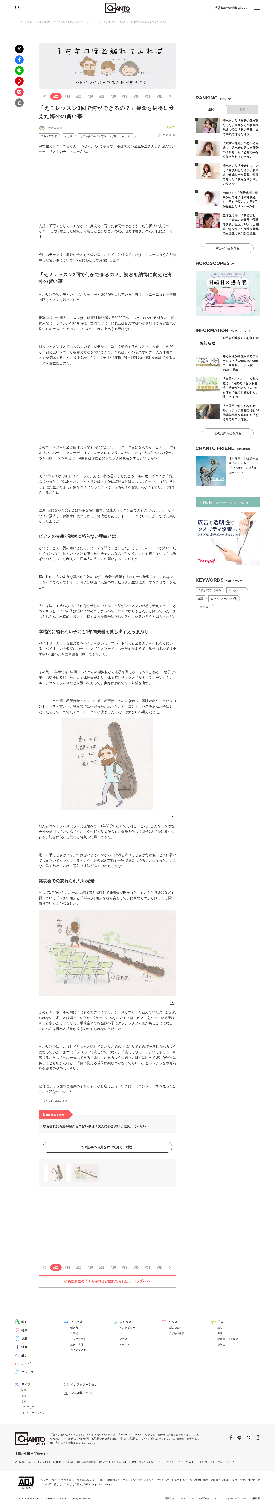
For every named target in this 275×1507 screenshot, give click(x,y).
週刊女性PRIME (23, 1462)
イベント (124, 1344)
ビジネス (76, 1322)
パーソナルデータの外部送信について (198, 1498)
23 (55, 96)
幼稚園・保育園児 (227, 1339)
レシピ (26, 1363)
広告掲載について (82, 1393)
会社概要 (255, 1498)
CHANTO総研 (49, 136)
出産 (220, 1333)
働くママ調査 (78, 1350)
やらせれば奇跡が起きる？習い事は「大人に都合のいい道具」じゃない (94, 1126)
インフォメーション (84, 1384)
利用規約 (169, 1498)
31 (147, 96)
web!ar (37, 1462)
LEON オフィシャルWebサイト (145, 1462)
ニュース (27, 1372)
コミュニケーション (33, 1412)
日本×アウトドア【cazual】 (112, 1462)
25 (78, 96)
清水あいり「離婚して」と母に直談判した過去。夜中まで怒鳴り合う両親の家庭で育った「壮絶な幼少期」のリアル (241, 174)
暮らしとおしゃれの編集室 (81, 1462)
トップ (18, 22)
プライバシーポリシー (234, 1498)
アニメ (123, 1339)
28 (113, 96)
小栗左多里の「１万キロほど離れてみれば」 (60, 22)
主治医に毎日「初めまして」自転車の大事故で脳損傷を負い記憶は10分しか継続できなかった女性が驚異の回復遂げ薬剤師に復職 (241, 224)
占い (24, 1355)
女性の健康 (174, 1327)
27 (101, 96)
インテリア (27, 1407)
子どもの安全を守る (209, 590)
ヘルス (172, 1322)
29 (124, 96)
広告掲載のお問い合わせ (231, 8)
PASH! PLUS (58, 1462)
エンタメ (125, 1322)
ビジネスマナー (79, 1339)
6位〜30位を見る (227, 248)
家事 (24, 1390)
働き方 (74, 1327)
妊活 (220, 1327)
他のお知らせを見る (227, 433)
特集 (24, 1330)
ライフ (26, 1384)
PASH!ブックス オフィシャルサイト (218, 1462)
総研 (24, 1322)
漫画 (24, 1347)
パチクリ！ (170, 1462)
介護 (200, 598)
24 (67, 96)
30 (136, 96)
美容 (24, 1401)
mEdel (46, 1462)
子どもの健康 (176, 1333)
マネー (25, 1396)
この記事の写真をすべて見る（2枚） (107, 1147)
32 (159, 96)
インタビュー (236, 590)
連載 (29, 22)
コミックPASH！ (187, 1462)
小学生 (69, 136)
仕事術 (74, 1333)
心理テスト (204, 606)
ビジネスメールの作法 (224, 598)
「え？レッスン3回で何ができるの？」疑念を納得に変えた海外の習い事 (128, 22)
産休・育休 (76, 1344)
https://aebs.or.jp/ (102, 1484)
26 (90, 96)
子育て (170, 127)
